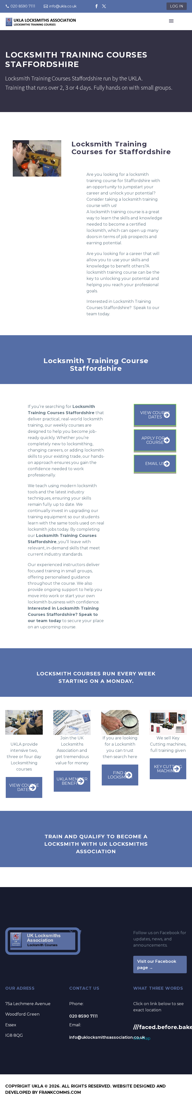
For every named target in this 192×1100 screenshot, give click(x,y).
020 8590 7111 (22, 6)
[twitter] (71, 932)
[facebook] (80, 932)
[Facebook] (96, 6)
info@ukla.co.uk (62, 6)
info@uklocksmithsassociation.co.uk (107, 1037)
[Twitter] (104, 6)
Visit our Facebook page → (156, 964)
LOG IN (176, 6)
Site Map (141, 1038)
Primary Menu (171, 21)
